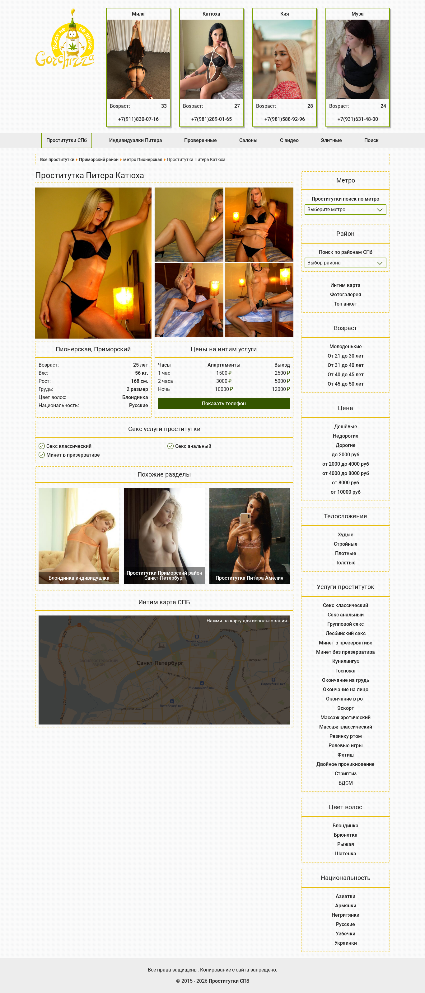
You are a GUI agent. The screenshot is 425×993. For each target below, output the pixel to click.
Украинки (345, 943)
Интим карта (345, 285)
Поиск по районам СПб (345, 252)
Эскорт (345, 708)
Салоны (248, 140)
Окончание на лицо (345, 689)
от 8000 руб (345, 483)
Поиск (371, 140)
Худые (345, 535)
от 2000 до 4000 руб (345, 464)
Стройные (345, 544)
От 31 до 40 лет (346, 365)
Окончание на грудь (345, 680)
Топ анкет (345, 304)
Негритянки (345, 915)
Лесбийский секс (346, 633)
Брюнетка (345, 835)
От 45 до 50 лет (346, 384)
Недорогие (345, 436)
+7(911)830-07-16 (138, 119)
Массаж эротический (345, 717)
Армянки (345, 906)
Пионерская (73, 349)
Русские (345, 924)
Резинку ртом (345, 736)
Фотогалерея (345, 294)
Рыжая (345, 844)
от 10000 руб (346, 492)
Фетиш (346, 755)
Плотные (345, 553)
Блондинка (345, 826)
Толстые (346, 563)
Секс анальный (193, 446)
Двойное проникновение (345, 764)
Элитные (331, 140)
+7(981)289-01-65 (211, 119)
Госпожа (345, 671)
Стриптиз (346, 774)
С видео (289, 140)
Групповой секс (345, 624)
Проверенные (200, 140)
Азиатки (345, 896)
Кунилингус (345, 661)
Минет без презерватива (345, 652)
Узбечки (345, 934)
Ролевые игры (346, 745)
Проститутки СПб (66, 140)
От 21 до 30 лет (346, 356)
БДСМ (346, 783)
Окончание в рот (345, 699)
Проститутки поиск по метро (345, 199)
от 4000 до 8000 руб (345, 473)
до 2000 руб (345, 455)
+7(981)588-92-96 (284, 119)
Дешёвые (345, 427)
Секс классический (68, 446)
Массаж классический (345, 727)
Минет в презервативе (73, 455)
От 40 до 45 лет (346, 375)
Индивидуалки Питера (135, 140)
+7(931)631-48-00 (358, 119)
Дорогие (346, 445)
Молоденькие (345, 346)
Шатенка (345, 854)
